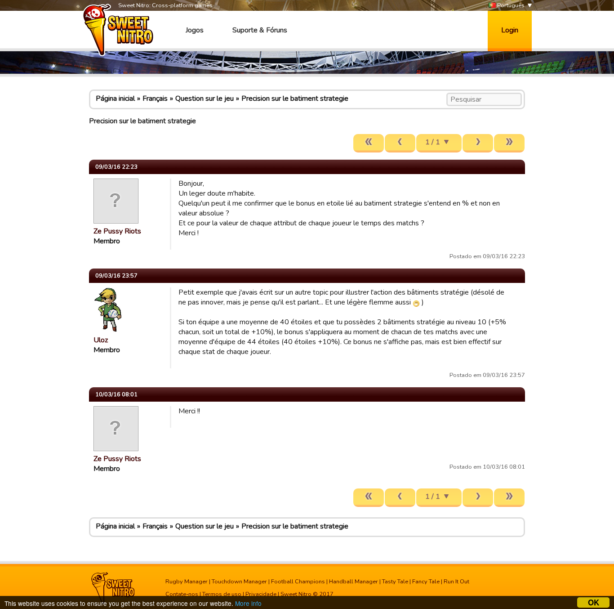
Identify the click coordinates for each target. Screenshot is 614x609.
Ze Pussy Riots (117, 231)
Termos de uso (221, 594)
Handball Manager (353, 582)
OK (593, 602)
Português (510, 5)
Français (155, 98)
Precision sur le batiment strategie (294, 98)
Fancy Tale (426, 582)
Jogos (195, 30)
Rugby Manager (186, 582)
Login (509, 30)
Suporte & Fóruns (259, 30)
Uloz (100, 340)
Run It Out (456, 582)
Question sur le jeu (204, 98)
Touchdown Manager (239, 582)
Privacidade (260, 594)
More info (248, 603)
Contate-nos (181, 594)
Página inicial (115, 98)
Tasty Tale (395, 582)
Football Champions (298, 582)
